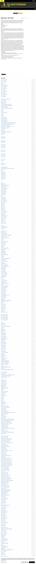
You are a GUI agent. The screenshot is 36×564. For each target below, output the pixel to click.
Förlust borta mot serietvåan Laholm (6, 421)
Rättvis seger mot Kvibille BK (5, 481)
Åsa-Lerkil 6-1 (3, 340)
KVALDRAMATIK (3, 402)
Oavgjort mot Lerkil (3, 454)
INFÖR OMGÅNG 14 (3, 253)
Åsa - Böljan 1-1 (3, 130)
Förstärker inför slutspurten (4, 411)
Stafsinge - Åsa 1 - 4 (3, 288)
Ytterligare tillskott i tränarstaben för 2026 (6, 105)
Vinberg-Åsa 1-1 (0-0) (4, 236)
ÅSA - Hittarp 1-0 (3, 92)
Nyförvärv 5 (2, 394)
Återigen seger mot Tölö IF (4, 472)
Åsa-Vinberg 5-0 (3, 142)
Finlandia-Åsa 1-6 (3, 304)
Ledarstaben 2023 (3, 242)
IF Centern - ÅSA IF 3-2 (4, 91)
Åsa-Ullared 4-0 (3, 207)
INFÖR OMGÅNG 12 (3, 259)
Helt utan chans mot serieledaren (5, 407)
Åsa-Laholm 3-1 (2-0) (4, 297)
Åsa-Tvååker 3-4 (3, 309)
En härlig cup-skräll (3, 484)
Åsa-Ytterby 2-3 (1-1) (3, 275)
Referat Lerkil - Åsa (3, 382)
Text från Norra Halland (4, 280)
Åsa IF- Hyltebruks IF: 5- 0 (4, 518)
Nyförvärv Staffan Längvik (4, 314)
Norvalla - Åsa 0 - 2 (3, 344)
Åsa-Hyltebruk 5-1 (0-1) (4, 357)
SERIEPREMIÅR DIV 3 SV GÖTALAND (6, 300)
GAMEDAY (2, 246)
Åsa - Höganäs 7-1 (3, 210)
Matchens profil (3, 519)
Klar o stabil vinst (3, 496)
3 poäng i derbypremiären (4, 498)
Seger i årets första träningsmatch (5, 459)
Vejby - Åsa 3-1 (3, 155)
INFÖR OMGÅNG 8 (3, 271)
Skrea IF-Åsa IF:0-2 (3, 530)
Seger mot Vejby (3, 219)
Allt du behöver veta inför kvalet (5, 466)
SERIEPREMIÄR (3, 386)
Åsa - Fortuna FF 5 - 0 (4, 202)
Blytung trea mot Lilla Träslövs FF (5, 475)
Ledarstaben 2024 (3, 186)
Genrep (2, 544)
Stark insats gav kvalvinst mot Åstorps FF (6, 463)
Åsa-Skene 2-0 (3, 138)
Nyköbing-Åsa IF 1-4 (3, 545)
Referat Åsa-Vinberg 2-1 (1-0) (5, 283)
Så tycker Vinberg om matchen (5, 237)
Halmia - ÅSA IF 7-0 (3, 95)
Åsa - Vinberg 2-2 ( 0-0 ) (4, 211)
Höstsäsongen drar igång (4, 254)
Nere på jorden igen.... (4, 408)
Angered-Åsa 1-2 (3, 270)
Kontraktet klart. (3, 245)
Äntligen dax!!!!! (3, 368)
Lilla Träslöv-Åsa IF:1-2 (4, 510)
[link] (3, 51)
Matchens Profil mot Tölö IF (4, 539)
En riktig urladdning (3, 488)
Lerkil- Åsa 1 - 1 (3, 552)
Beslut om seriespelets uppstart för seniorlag (7, 369)
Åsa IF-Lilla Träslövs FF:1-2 (4, 527)
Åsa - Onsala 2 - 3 (3, 305)
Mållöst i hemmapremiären (4, 437)
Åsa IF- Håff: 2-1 (3, 509)
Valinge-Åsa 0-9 (3, 548)
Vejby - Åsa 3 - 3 (3, 279)
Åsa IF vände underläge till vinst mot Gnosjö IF (7, 420)
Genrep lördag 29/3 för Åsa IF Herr (5, 125)
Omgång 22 (2, 327)
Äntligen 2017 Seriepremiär (4, 543)
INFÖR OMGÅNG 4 (3, 289)
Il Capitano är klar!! (3, 193)
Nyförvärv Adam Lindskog (4, 317)
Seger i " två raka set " (4, 451)
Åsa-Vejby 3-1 (3, 134)
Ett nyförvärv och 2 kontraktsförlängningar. (6, 108)
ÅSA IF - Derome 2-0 (3, 82)
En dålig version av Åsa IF (4, 425)
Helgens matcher (3, 306)
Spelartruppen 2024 (3, 189)
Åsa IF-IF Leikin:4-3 (3, 523)
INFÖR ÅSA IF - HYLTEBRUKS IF (5, 361)
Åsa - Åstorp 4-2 (3, 151)
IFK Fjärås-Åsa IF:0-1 (3, 514)
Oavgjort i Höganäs (3, 232)
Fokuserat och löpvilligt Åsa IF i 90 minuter (6, 450)
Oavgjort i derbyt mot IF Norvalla (5, 446)
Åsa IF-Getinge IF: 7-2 (4, 515)
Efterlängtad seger (3, 433)
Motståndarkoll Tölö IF (4, 540)
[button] (12, 59)
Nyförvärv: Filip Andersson (4, 241)
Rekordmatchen (3, 415)
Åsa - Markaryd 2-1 (3, 156)
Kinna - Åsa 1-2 (3, 129)
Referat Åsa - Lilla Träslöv (7, 18)
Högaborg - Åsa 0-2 (3, 212)
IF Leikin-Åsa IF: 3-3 (3, 506)
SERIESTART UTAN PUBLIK (4, 387)
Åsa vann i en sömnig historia (5, 467)
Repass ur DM (3, 225)
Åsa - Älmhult (3, 429)
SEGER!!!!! (2, 331)
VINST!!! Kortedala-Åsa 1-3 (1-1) (5, 266)
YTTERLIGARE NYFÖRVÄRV (4, 352)
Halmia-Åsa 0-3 (3, 146)
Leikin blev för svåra (3, 497)
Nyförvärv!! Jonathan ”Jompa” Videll (6, 326)
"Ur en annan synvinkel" (4, 274)
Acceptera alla (32, 562)
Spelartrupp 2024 (3, 172)
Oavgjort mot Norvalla (4, 449)
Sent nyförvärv (3, 169)
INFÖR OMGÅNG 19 (3, 334)
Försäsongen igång (3, 377)
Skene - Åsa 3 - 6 (3, 159)
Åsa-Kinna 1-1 (3, 160)
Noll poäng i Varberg (4, 493)
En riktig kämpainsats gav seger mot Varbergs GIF (7, 428)
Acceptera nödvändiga (24, 562)
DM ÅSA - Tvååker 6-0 (4, 101)
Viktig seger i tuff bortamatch (5, 476)
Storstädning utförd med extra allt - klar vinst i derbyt (8, 412)
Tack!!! (2, 195)
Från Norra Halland (3, 348)
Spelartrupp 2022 (3, 323)
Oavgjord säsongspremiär (4, 391)
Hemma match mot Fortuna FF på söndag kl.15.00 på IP (8, 122)
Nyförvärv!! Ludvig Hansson (4, 318)
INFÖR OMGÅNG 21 (3, 330)
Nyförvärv (2, 83)
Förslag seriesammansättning (5, 185)
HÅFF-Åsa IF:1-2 (3, 526)
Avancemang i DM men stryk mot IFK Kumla (7, 442)
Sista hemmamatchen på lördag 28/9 (6, 131)
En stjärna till (2, 536)
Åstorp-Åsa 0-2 (3, 203)
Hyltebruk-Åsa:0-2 (3, 535)
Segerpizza (2, 284)
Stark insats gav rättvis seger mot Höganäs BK (7, 432)
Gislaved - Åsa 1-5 (3, 206)
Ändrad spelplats (3, 267)
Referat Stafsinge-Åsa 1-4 (4, 287)
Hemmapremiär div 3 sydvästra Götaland (6, 438)
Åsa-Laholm (2, 404)
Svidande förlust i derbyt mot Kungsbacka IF (7, 480)
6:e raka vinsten (3, 471)
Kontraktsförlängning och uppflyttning (6, 104)
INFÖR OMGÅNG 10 (3, 263)
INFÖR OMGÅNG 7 (3, 276)
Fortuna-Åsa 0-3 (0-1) (4, 216)
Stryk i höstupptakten (4, 416)
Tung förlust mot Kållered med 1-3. (5, 258)
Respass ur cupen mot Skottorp (5, 441)
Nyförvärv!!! (2, 353)
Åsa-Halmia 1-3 (3, 164)
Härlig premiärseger (3, 385)
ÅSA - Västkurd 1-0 (3, 100)
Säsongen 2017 (3, 501)
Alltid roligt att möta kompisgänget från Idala (7, 549)
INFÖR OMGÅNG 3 (3, 293)
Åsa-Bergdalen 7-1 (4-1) (4, 301)
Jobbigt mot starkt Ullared (4, 445)
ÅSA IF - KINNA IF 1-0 (4, 88)
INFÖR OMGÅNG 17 (3, 249)
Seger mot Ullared (3, 223)
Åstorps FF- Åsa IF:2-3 (4, 502)
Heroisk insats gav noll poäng (5, 485)
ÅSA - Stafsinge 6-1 (3, 96)
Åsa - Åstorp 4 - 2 (3, 292)
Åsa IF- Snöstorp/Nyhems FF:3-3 (5, 505)
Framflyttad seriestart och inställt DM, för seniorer (7, 374)
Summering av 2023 (3, 199)
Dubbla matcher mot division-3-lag (5, 479)
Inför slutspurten (3, 417)
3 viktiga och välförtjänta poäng (5, 489)
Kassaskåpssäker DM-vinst (4, 492)
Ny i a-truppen (3, 373)
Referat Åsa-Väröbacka (4, 338)
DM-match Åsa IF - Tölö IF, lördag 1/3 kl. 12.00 (7, 126)
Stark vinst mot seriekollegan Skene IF (6, 455)
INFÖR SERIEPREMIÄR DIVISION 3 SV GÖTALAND (7, 168)
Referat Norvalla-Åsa (4, 343)
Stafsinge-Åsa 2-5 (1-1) (4, 215)
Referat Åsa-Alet (3, 347)
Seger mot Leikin (3, 335)
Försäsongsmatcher (3, 395)
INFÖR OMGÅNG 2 (3, 296)
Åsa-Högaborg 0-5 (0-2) (4, 233)
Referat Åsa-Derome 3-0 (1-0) (5, 360)
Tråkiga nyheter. (3, 228)
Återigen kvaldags (3, 403)
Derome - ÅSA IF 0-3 (3, 87)
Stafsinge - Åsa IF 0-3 (4, 84)
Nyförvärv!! (2, 240)
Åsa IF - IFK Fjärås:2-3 (4, 531)
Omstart (2, 390)
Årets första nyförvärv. (4, 117)
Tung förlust (2, 220)
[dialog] (18, 560)
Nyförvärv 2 (2, 399)
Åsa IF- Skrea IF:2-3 (3, 513)
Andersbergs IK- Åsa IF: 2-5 (4, 522)
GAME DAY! (2, 257)
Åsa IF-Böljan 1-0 (3, 553)
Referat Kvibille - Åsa (4, 381)
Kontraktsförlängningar (4, 112)
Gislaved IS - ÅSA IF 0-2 (4, 79)
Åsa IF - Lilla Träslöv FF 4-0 (4, 556)
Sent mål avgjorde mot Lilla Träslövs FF (6, 458)
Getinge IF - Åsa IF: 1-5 (4, 532)
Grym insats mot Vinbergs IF (5, 468)
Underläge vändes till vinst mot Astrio (6, 462)
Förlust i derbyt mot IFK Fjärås (5, 424)
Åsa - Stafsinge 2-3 (3, 147)
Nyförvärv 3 (2, 398)
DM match (2, 310)
